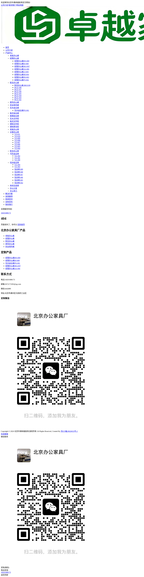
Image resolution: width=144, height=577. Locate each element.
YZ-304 (17, 165)
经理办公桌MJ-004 (21, 74)
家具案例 (9, 196)
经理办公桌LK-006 (21, 69)
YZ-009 (17, 138)
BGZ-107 (17, 89)
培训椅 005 (18, 180)
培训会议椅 (14, 162)
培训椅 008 (18, 172)
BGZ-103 (17, 98)
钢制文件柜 (14, 124)
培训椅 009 (18, 169)
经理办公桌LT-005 (21, 72)
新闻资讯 (9, 199)
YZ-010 (17, 136)
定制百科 (9, 202)
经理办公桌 (14, 58)
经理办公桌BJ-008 (21, 64)
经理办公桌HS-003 (21, 77)
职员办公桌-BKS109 (22, 85)
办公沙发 (13, 188)
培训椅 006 (18, 177)
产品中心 (9, 53)
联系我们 (12, 5)
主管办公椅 (14, 132)
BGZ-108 (17, 87)
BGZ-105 (17, 94)
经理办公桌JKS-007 (22, 66)
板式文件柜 (14, 121)
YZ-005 (17, 146)
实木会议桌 (14, 108)
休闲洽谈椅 (14, 186)
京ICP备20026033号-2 (69, 431)
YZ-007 (17, 142)
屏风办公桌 (14, 102)
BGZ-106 (17, 92)
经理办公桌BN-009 (21, 61)
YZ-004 (17, 148)
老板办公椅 (14, 129)
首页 (7, 47)
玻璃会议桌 (14, 116)
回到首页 (21, 225)
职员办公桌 (14, 83)
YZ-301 (17, 158)
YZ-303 (17, 167)
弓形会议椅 (14, 154)
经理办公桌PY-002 (21, 80)
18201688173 (6, 213)
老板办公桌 (14, 56)
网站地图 (19, 5)
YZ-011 (17, 134)
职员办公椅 (14, 151)
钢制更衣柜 (14, 127)
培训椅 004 (18, 183)
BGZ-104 (17, 96)
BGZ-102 (17, 100)
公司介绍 (4, 5)
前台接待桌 (14, 105)
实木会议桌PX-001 (21, 110)
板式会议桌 (14, 113)
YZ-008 (17, 140)
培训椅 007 (18, 175)
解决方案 (9, 194)
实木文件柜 (14, 118)
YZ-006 (17, 144)
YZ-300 (17, 160)
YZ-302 (17, 156)
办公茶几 (13, 191)
